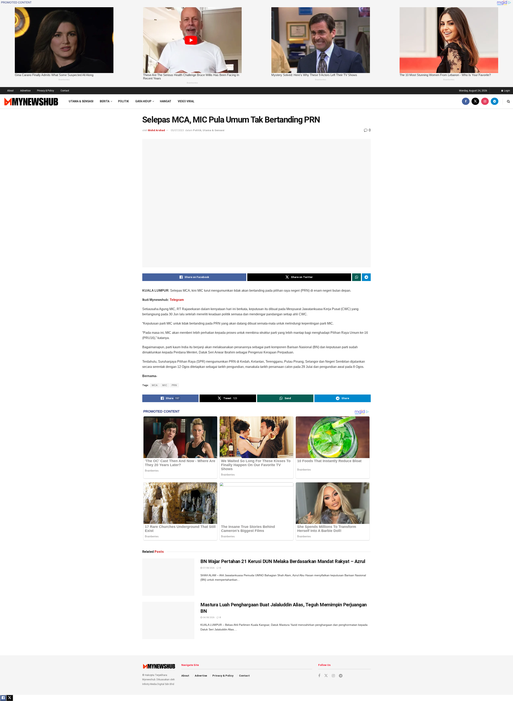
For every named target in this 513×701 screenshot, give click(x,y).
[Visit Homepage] (31, 101)
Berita (104, 101)
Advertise (25, 90)
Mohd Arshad (156, 130)
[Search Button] (508, 101)
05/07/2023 (177, 130)
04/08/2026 (208, 617)
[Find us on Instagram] (485, 101)
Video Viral (186, 101)
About (10, 90)
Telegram (177, 299)
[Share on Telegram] (366, 277)
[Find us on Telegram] (494, 101)
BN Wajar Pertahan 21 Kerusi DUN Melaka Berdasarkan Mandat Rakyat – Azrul (282, 561)
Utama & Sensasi (81, 101)
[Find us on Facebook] (466, 101)
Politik (123, 101)
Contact (65, 90)
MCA (155, 385)
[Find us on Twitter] (475, 101)
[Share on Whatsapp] (356, 277)
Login (506, 90)
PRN (174, 385)
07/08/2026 (208, 568)
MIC (164, 385)
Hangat (165, 101)
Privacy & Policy (45, 90)
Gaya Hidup (143, 101)
